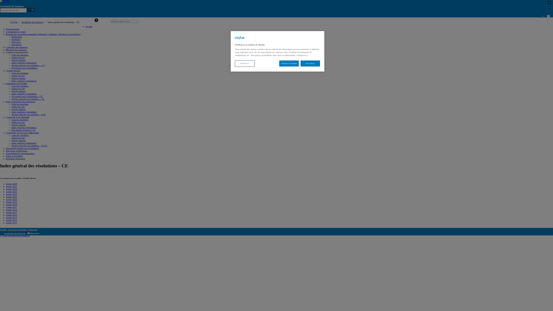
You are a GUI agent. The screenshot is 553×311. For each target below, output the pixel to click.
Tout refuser (310, 63)
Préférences (244, 63)
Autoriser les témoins (289, 63)
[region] (277, 51)
